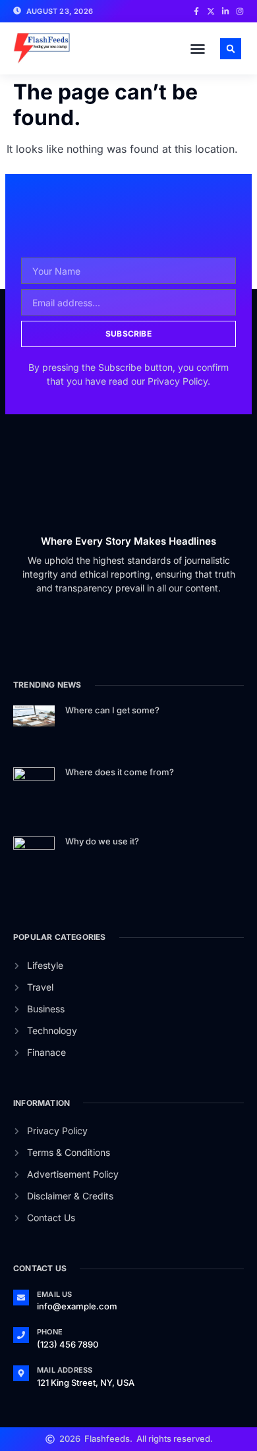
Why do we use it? (102, 841)
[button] (198, 49)
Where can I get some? (112, 710)
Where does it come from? (119, 772)
